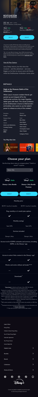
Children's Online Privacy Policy (10, 331)
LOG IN (33, 3)
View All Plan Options (10, 62)
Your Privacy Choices (8, 340)
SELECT (11, 37)
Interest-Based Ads (8, 344)
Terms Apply (8, 287)
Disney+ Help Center (19, 306)
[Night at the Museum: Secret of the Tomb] (27, 147)
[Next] (35, 147)
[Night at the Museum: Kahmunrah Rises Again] (10, 147)
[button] (19, 348)
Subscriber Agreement (9, 337)
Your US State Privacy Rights (10, 334)
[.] (5, 377)
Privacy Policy (7, 327)
